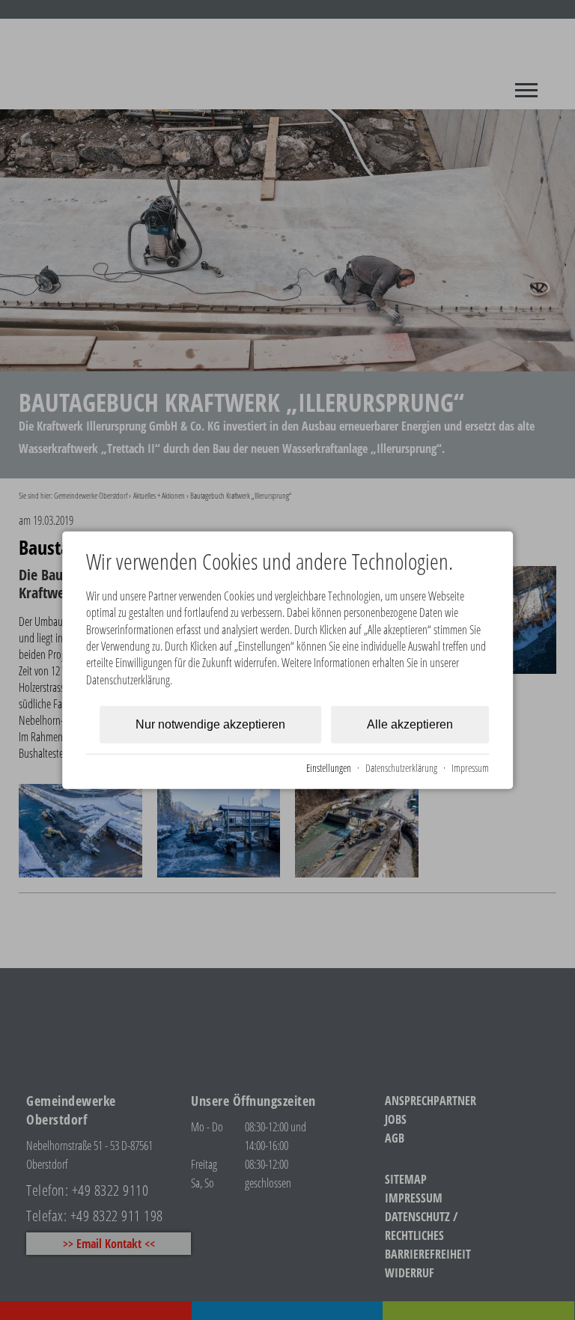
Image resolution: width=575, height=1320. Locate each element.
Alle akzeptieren (410, 724)
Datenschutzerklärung (401, 768)
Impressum (470, 768)
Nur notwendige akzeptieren (210, 724)
